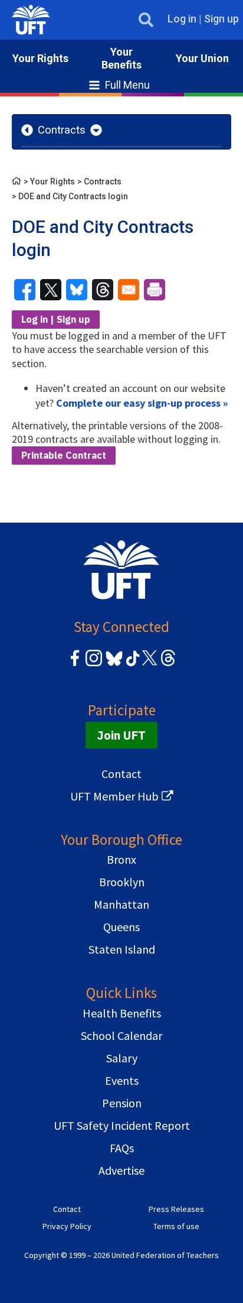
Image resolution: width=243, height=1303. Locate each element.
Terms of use (176, 1226)
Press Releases (176, 1209)
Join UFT (121, 735)
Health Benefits (122, 1013)
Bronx (121, 859)
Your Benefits (121, 58)
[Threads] (168, 664)
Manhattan (121, 904)
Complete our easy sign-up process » (142, 403)
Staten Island (121, 949)
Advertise (121, 1170)
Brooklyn (122, 881)
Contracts (62, 130)
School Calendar (121, 1035)
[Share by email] (128, 289)
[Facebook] (75, 664)
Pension (122, 1102)
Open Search (146, 20)
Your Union (202, 58)
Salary (121, 1058)
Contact (121, 773)
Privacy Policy (66, 1226)
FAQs (122, 1147)
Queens (121, 926)
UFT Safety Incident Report (122, 1125)
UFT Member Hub (114, 796)
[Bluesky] (112, 666)
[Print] (154, 289)
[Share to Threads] (102, 289)
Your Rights (40, 58)
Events (122, 1080)
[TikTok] (131, 664)
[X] (149, 664)
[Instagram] (93, 664)
